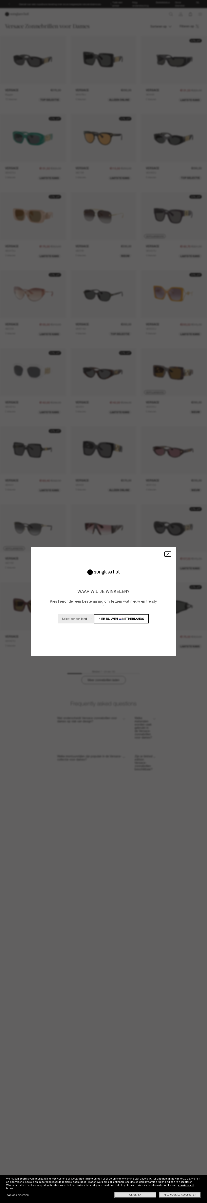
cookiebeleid (186, 1185)
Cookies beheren (18, 1195)
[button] (168, 554)
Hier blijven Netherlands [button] (121, 618)
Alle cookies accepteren (180, 1195)
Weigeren (135, 1195)
